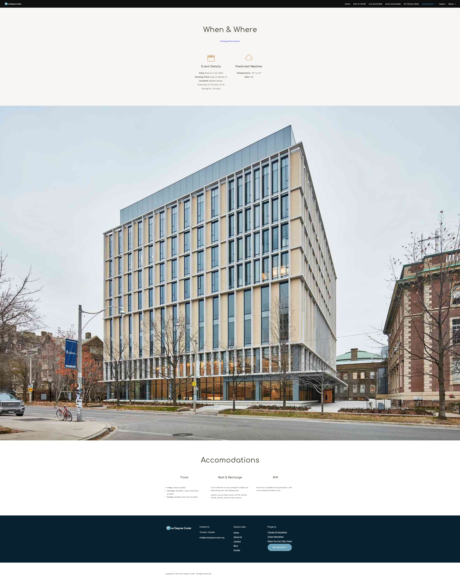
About (451, 4)
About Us (238, 537)
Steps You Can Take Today (280, 541)
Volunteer (279, 547)
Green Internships (393, 4)
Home (347, 4)
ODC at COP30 (359, 4)
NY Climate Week (411, 4)
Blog (236, 546)
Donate (237, 550)
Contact (237, 541)
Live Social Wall (375, 4)
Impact (442, 4)
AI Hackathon (428, 4)
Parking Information (230, 41)
